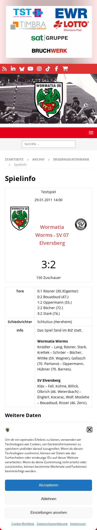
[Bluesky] (21, 69)
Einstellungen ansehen (48, 512)
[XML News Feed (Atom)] (4, 69)
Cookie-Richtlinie (22, 524)
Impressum (78, 524)
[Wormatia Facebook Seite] (56, 69)
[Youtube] (30, 69)
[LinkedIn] (13, 69)
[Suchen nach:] (48, 144)
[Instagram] (39, 69)
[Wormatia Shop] (65, 69)
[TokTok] (48, 69)
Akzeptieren (48, 485)
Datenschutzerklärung (52, 524)
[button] (89, 429)
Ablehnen (48, 499)
